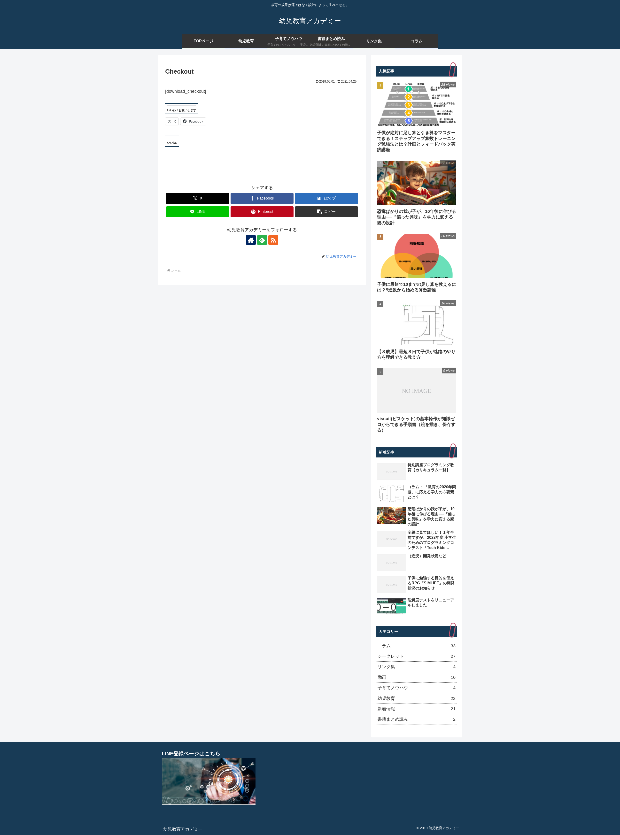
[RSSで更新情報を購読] (273, 240)
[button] (326, 211)
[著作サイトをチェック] (251, 240)
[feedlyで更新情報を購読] (262, 240)
